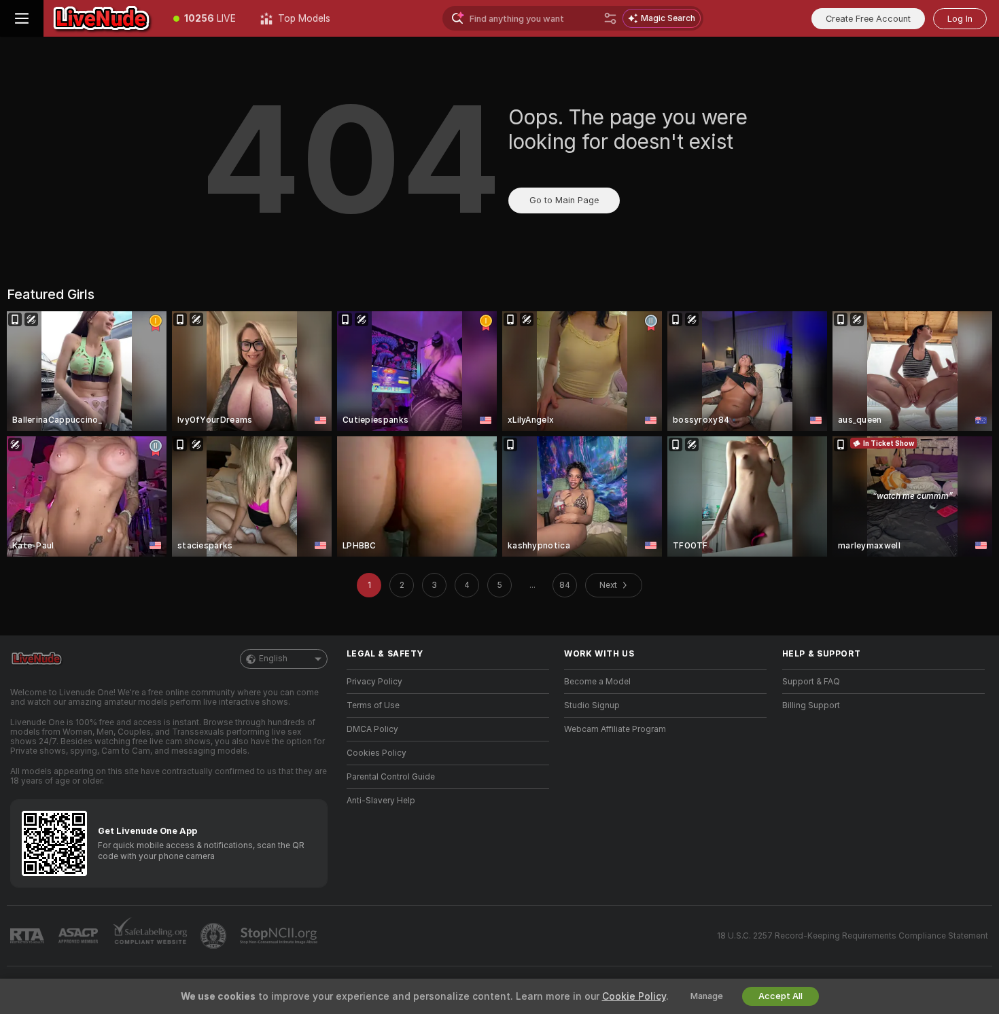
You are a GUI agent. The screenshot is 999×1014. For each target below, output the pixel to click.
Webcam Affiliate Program (615, 729)
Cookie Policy (634, 996)
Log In (959, 19)
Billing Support (811, 705)
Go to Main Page (564, 200)
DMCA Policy (372, 729)
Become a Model (597, 681)
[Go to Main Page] (102, 18)
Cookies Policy (376, 753)
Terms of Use (373, 705)
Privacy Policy (374, 681)
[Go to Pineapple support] (214, 936)
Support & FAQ (811, 681)
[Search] (610, 18)
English (273, 658)
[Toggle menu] (21, 18)
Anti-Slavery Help (381, 800)
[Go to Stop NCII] (280, 936)
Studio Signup (592, 705)
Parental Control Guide (391, 777)
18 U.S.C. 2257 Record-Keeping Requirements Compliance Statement (852, 936)
